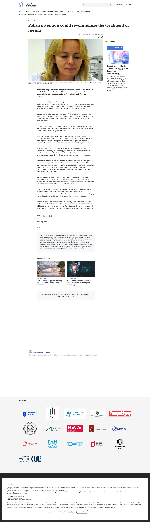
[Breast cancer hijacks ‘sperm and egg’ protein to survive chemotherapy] (118, 72)
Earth (62, 11)
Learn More (71, 512)
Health (50, 11)
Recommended (115, 47)
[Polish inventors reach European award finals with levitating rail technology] (81, 274)
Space (21, 11)
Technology (85, 11)
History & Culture (32, 11)
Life (56, 11)
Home (124, 20)
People (64, 14)
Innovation (42, 14)
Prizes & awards (54, 14)
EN (130, 5)
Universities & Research (27, 14)
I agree (82, 512)
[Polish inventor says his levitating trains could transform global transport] (51, 274)
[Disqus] (65, 326)
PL (127, 5)
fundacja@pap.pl (55, 507)
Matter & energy (73, 11)
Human (43, 11)
